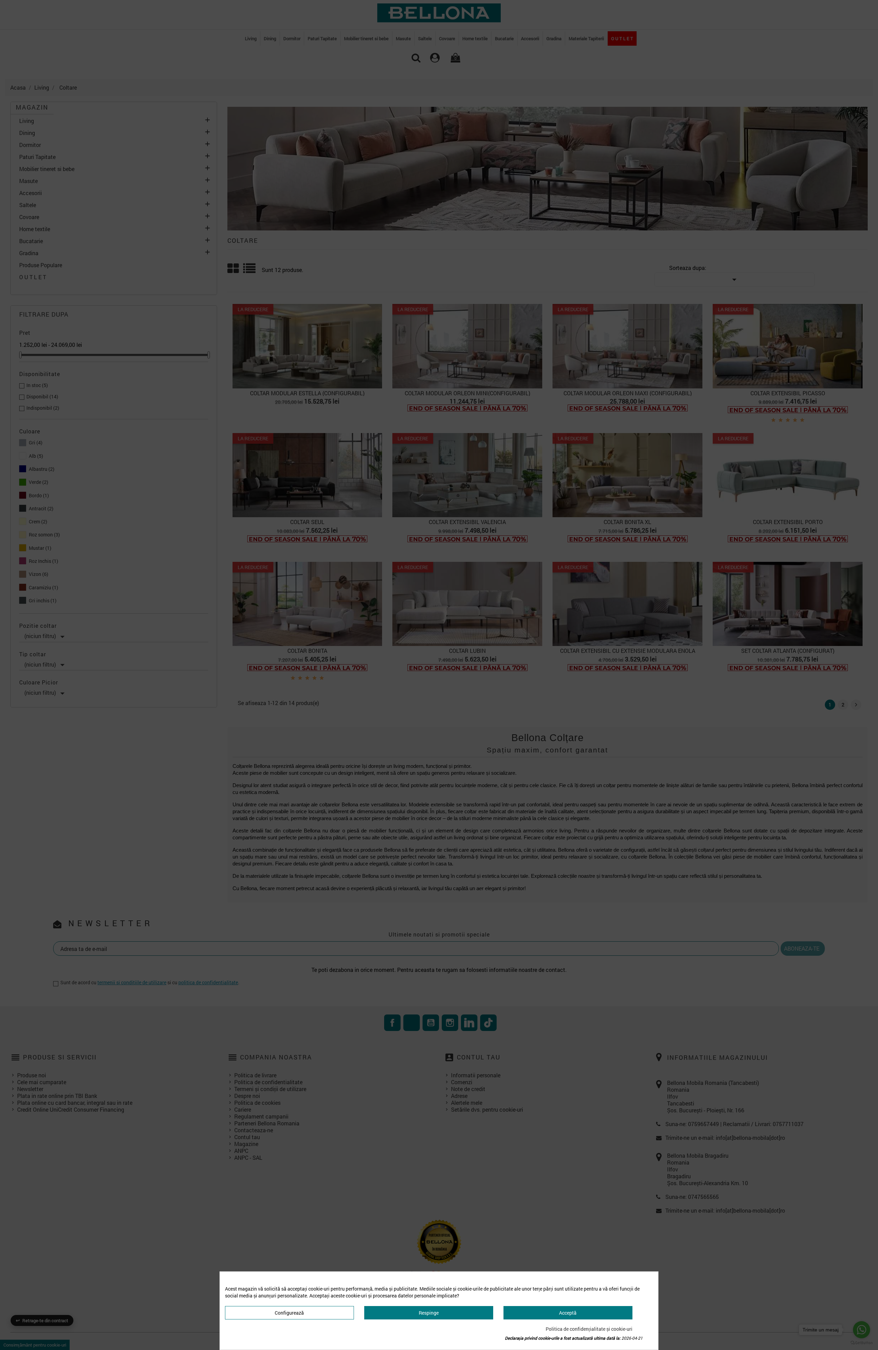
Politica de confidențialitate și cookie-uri (589, 1329)
